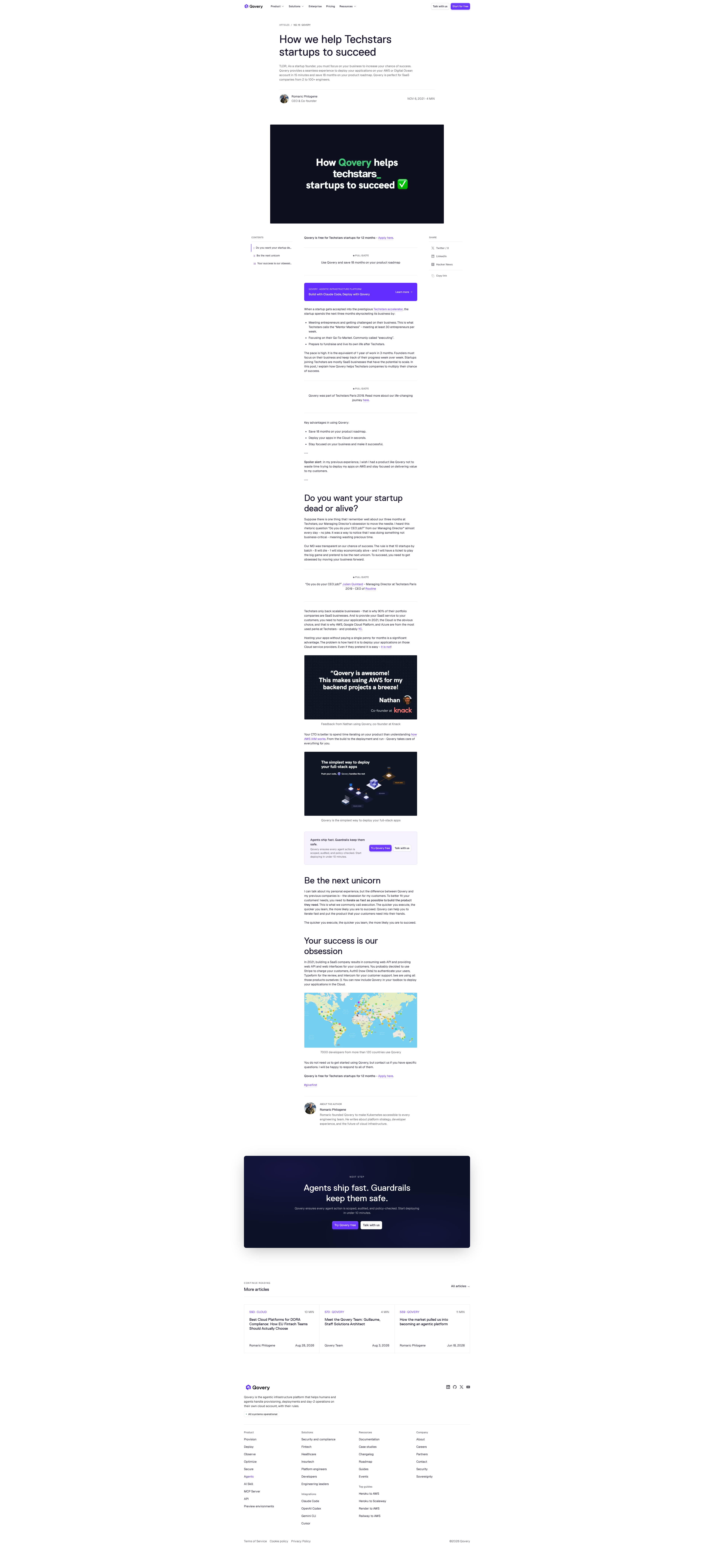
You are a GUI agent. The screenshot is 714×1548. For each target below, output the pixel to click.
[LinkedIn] (448, 1387)
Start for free (460, 6)
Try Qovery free (380, 848)
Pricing (330, 6)
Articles (284, 24)
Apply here (385, 238)
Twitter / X (442, 248)
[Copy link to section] (301, 503)
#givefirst (310, 1085)
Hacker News (444, 264)
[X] (461, 1387)
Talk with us (440, 6)
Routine (370, 589)
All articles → (460, 1286)
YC (360, 629)
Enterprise (315, 6)
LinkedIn (441, 256)
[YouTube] (468, 1387)
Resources (346, 6)
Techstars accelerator (388, 309)
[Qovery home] (258, 1387)
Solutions (294, 6)
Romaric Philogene (304, 96)
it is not (386, 647)
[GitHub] (455, 1387)
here (366, 400)
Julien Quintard (352, 584)
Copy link (441, 275)
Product (276, 6)
